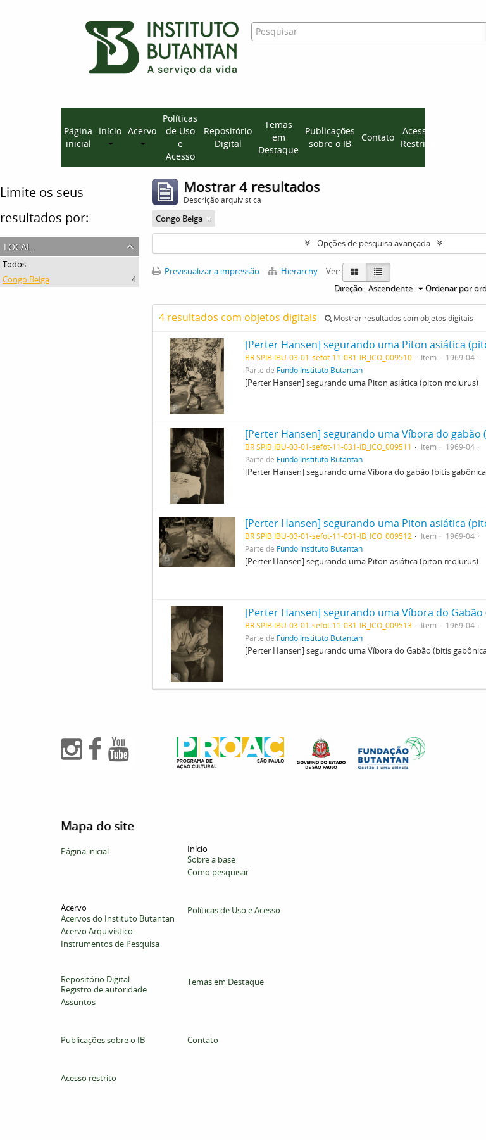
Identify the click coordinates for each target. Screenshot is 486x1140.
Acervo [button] (142, 131)
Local (17, 245)
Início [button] (110, 131)
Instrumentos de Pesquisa (110, 943)
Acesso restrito (88, 1078)
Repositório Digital (228, 137)
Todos (14, 264)
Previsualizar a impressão (211, 271)
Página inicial (78, 137)
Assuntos (78, 1002)
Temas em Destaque (278, 137)
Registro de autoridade (104, 989)
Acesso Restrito (417, 137)
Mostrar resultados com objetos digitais (402, 318)
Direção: (349, 288)
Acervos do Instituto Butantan (118, 918)
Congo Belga (26, 279)
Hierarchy (299, 271)
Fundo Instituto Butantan (320, 370)
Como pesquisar (218, 872)
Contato (377, 137)
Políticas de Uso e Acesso (180, 137)
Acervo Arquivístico (97, 931)
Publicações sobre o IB (330, 137)
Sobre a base (211, 859)
